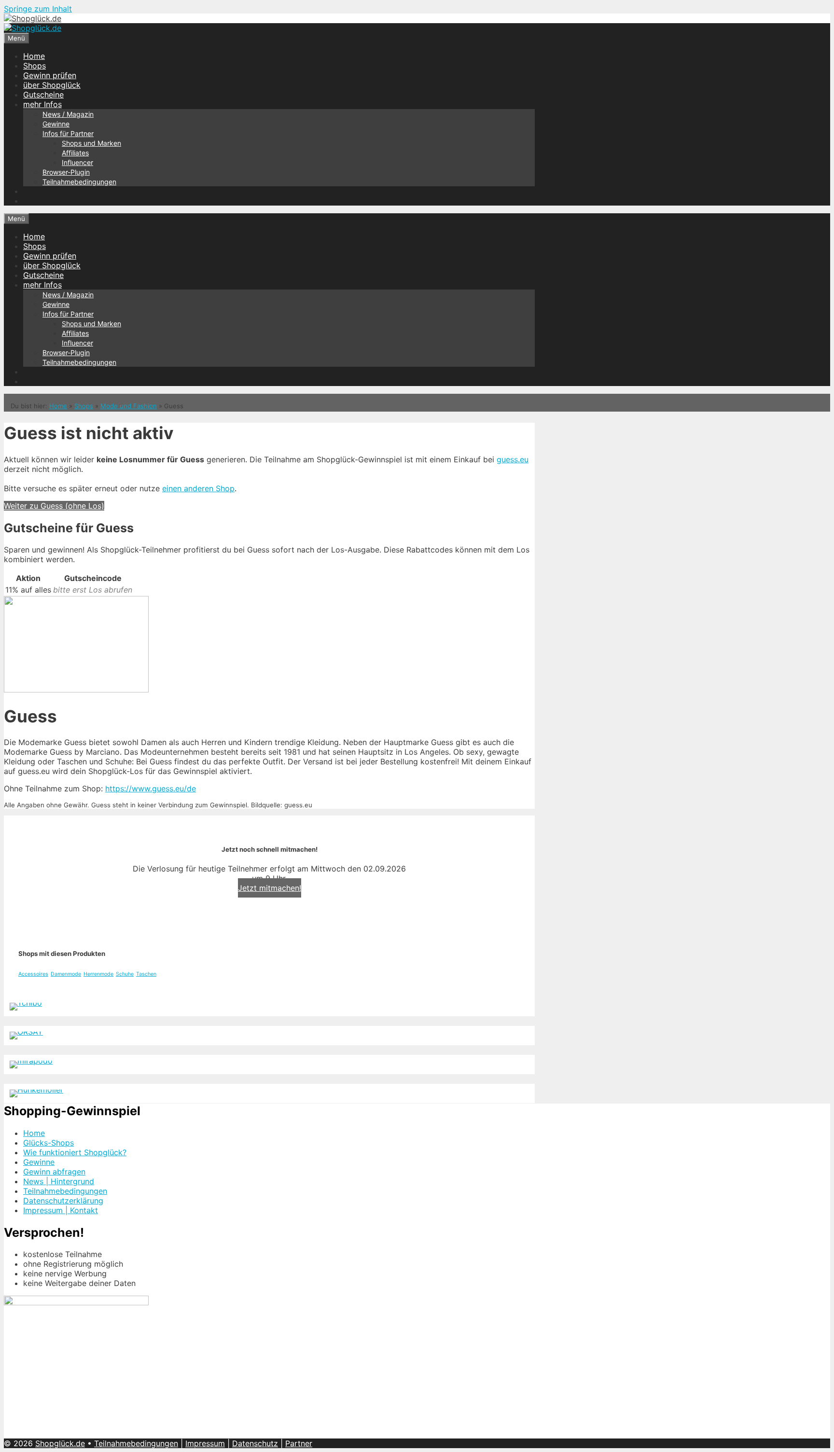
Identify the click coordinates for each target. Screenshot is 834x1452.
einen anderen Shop (198, 488)
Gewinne (56, 124)
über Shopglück (52, 85)
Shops (34, 65)
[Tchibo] (26, 1003)
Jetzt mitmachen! (269, 888)
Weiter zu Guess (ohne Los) (54, 506)
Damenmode (66, 974)
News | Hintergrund (58, 1181)
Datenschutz (255, 1443)
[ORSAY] (26, 1032)
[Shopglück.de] (32, 18)
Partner (298, 1443)
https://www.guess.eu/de (150, 788)
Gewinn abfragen (54, 1171)
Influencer (77, 162)
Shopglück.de (60, 1443)
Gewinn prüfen (49, 75)
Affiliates (75, 153)
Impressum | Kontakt (60, 1210)
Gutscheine (43, 94)
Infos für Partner (68, 133)
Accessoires (33, 974)
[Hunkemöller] (36, 1089)
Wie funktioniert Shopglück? (74, 1152)
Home (34, 56)
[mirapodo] (31, 1060)
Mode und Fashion (128, 406)
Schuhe (125, 974)
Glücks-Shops (48, 1143)
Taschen (146, 974)
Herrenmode (98, 974)
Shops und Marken (91, 143)
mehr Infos (42, 104)
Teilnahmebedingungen (79, 182)
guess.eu (512, 459)
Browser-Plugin (66, 172)
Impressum (205, 1443)
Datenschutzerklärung (63, 1200)
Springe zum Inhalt (38, 9)
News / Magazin (68, 114)
